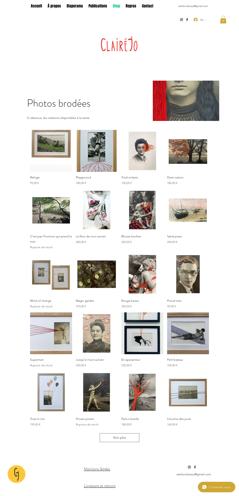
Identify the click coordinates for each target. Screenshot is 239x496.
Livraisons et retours (100, 486)
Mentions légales (97, 469)
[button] (223, 20)
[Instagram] (181, 19)
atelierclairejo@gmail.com (193, 6)
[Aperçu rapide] (51, 151)
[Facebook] (187, 19)
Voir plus (119, 438)
